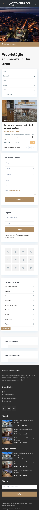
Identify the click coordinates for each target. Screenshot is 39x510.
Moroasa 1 (8, 315)
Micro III (7, 310)
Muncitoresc (9, 319)
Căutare (19, 199)
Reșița (13, 121)
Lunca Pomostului (11, 305)
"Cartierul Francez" (11, 286)
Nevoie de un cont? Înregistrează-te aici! (17, 235)
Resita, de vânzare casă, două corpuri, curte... (18, 126)
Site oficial (7, 401)
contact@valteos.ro (10, 398)
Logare (19, 230)
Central (7, 121)
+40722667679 (9, 395)
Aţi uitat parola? (9, 238)
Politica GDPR (19, 509)
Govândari (8, 301)
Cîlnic (6, 296)
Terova (7, 324)
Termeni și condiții (7, 509)
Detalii (32, 142)
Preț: (6, 190)
